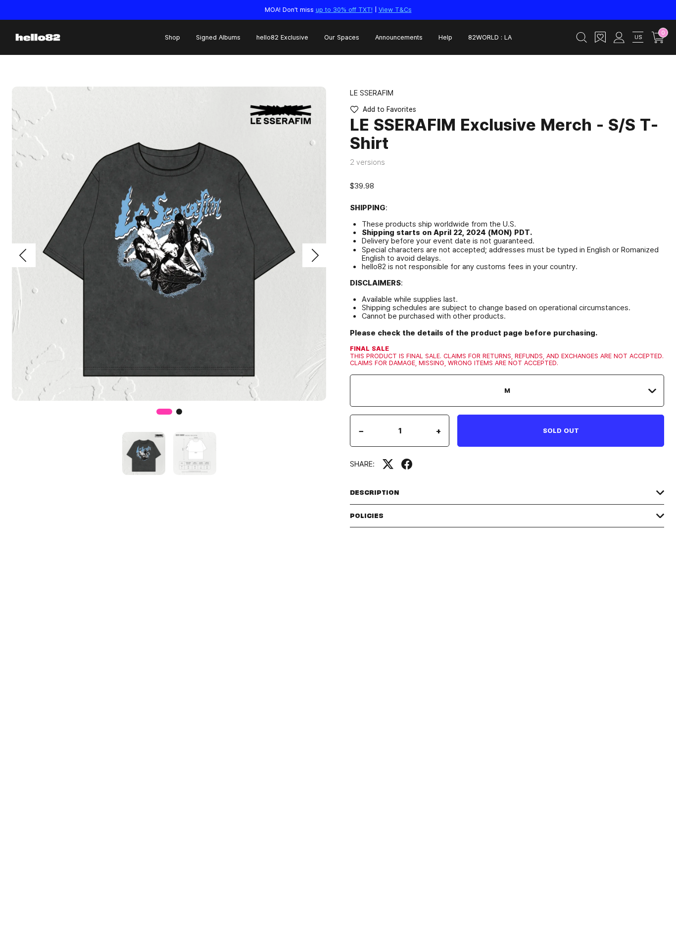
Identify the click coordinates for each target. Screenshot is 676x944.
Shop (172, 37)
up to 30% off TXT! (344, 9)
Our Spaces (341, 37)
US (638, 37)
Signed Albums (218, 37)
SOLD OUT (561, 430)
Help (445, 37)
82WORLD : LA (490, 37)
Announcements (399, 37)
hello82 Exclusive (282, 37)
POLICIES (367, 515)
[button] (24, 255)
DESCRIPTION (374, 492)
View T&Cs (395, 9)
